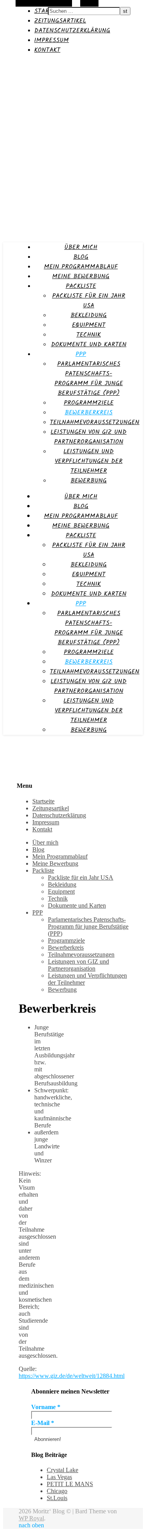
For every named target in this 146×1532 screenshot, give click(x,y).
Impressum (51, 40)
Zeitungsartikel (60, 21)
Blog (80, 257)
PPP (81, 354)
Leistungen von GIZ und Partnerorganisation (89, 437)
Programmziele (89, 403)
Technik (88, 335)
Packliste (81, 286)
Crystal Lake (62, 1470)
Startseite (43, 801)
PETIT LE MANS (70, 1484)
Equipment (89, 325)
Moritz (12, 65)
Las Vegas (59, 1477)
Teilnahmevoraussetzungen (94, 422)
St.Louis (57, 1498)
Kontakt (47, 50)
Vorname (45, 1407)
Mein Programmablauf (81, 267)
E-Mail (42, 1423)
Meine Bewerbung (80, 276)
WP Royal (31, 1518)
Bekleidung (88, 315)
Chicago (57, 1491)
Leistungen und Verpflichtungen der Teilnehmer (89, 461)
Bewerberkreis (89, 412)
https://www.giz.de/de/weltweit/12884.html (72, 1375)
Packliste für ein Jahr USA (88, 300)
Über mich (80, 247)
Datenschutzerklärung (72, 30)
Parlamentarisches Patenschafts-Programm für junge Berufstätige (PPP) (89, 378)
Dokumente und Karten (89, 344)
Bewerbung (88, 481)
